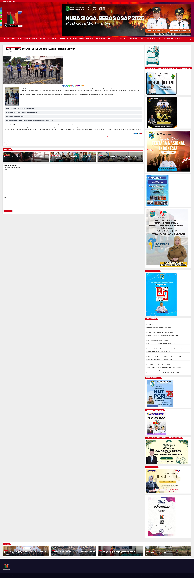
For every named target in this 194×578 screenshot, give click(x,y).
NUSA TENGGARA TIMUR (151, 38)
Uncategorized (123, 38)
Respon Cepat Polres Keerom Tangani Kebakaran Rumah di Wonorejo (159, 343)
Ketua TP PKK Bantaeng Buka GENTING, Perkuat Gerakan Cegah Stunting (70, 157)
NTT (49, 38)
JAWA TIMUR (54, 38)
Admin (12, 51)
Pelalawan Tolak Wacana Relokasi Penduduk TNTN (156, 340)
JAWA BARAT (34, 38)
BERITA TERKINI (139, 575)
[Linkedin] (67, 86)
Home (129, 575)
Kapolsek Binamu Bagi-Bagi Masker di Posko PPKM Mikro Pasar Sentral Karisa (123, 136)
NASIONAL (20, 38)
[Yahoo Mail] (79, 86)
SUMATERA (81, 38)
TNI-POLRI (115, 38)
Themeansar (20, 575)
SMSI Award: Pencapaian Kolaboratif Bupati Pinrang (156, 321)
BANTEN (13, 38)
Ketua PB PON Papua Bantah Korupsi (153, 370)
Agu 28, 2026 (7, 554)
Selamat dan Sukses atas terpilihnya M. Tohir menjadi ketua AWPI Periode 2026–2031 (23, 157)
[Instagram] (77, 86)
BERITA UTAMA (162, 38)
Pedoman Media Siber (134, 38)
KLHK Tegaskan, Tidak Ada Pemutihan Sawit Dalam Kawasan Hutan (159, 332)
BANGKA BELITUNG (90, 38)
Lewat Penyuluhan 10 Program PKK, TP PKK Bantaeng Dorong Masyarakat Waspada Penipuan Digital (117, 552)
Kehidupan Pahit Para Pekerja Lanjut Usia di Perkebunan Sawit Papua (159, 362)
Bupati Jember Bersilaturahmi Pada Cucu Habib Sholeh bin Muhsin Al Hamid (160, 335)
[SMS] (75, 86)
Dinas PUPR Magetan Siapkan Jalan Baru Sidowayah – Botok (164, 552)
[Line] (81, 86)
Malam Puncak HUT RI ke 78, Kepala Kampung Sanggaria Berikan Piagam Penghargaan (162, 348)
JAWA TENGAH (43, 38)
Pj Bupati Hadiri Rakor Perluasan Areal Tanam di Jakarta (156, 327)
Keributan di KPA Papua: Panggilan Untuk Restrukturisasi (157, 364)
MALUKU (69, 38)
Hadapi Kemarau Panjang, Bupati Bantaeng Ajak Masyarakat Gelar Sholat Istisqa (73, 552)
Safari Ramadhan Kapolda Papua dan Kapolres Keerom (156, 351)
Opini (8, 38)
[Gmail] (71, 86)
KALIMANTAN (62, 38)
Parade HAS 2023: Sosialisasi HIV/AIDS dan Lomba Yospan (157, 359)
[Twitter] (65, 86)
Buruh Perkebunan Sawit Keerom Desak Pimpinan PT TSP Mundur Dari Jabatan (161, 372)
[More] (83, 86)
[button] (190, 39)
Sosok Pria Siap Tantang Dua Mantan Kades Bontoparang (18, 136)
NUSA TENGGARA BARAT (101, 38)
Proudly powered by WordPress (7, 575)
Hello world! (148, 324)
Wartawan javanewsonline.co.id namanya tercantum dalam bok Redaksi (180, 575)
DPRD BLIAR (156, 575)
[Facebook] (63, 86)
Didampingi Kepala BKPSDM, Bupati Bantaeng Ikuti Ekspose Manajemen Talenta (120, 157)
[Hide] (0, 29)
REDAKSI (142, 38)
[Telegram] (73, 86)
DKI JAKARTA (27, 38)
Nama (5, 190)
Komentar (5, 169)
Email (5, 197)
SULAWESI (75, 38)
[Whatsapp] (69, 86)
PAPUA (109, 38)
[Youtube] (1, 19)
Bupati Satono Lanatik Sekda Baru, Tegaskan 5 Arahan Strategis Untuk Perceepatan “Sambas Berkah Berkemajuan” (25, 552)
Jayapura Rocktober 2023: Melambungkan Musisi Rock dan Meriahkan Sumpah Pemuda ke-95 (163, 367)
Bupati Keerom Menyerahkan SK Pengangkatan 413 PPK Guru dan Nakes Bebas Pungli (162, 356)
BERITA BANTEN (178, 38)
